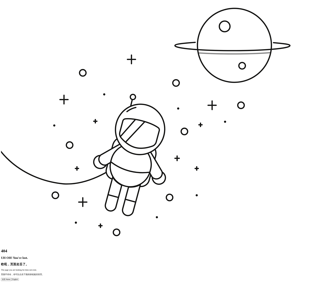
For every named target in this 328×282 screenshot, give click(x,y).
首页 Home (6, 279)
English (15, 279)
